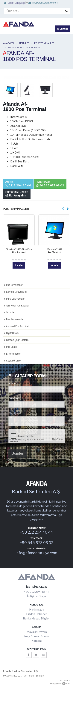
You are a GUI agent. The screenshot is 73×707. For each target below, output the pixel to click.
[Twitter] (36, 655)
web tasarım (65, 680)
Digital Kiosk (12, 333)
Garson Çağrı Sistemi (17, 339)
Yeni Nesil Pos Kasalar (17, 305)
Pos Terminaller (14, 284)
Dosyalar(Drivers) (37, 632)
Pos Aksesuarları (15, 319)
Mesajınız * (15, 413)
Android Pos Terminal (17, 326)
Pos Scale (11, 346)
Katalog (36, 641)
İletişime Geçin (36, 596)
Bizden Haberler (36, 614)
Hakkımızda (36, 609)
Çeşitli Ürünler (14, 360)
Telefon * (14, 398)
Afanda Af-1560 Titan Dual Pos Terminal (19, 251)
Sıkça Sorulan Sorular (37, 636)
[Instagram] (43, 655)
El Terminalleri (13, 353)
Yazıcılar (10, 312)
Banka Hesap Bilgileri (36, 618)
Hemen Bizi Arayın (36, 528)
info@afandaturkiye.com (44, 2)
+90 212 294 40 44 (36, 591)
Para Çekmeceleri (15, 298)
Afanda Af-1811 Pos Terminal (54, 251)
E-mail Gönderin (36, 549)
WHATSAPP (37, 538)
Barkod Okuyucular (16, 291)
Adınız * (13, 383)
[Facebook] (28, 655)
